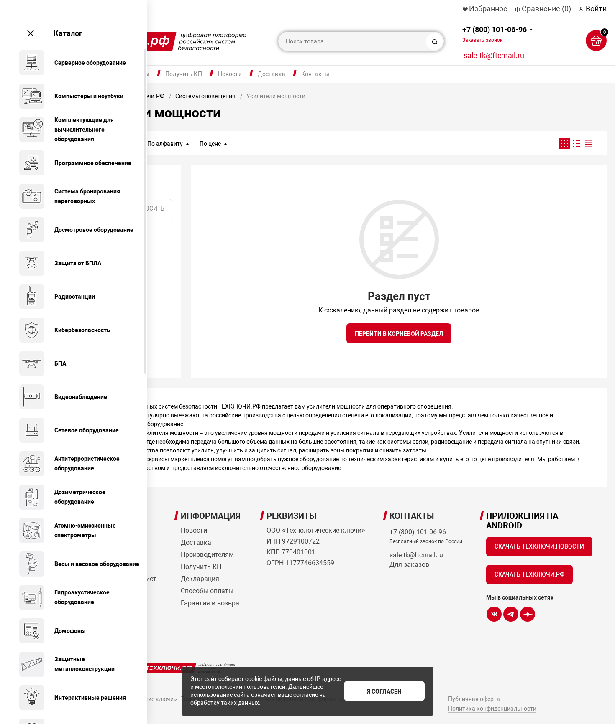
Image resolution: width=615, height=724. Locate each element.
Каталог (68, 33)
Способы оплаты (207, 591)
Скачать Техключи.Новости (539, 546)
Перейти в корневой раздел (399, 333)
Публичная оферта (474, 699)
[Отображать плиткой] (564, 143)
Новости (230, 74)
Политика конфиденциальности (492, 708)
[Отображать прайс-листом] (589, 143)
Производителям (207, 555)
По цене (210, 143)
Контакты (315, 74)
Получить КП (183, 74)
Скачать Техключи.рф (529, 574)
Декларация (200, 579)
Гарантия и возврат (212, 603)
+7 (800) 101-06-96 (494, 34)
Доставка (271, 74)
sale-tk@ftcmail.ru (494, 55)
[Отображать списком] (576, 143)
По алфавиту (165, 143)
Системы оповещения (205, 96)
